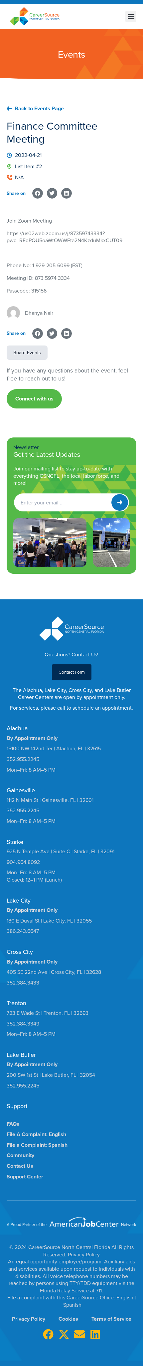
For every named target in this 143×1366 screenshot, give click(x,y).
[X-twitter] (64, 1334)
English (125, 1297)
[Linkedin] (95, 1334)
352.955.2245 (23, 759)
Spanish (72, 1304)
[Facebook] (48, 1334)
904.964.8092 (23, 862)
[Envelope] (79, 1334)
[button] (130, 16)
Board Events (27, 352)
